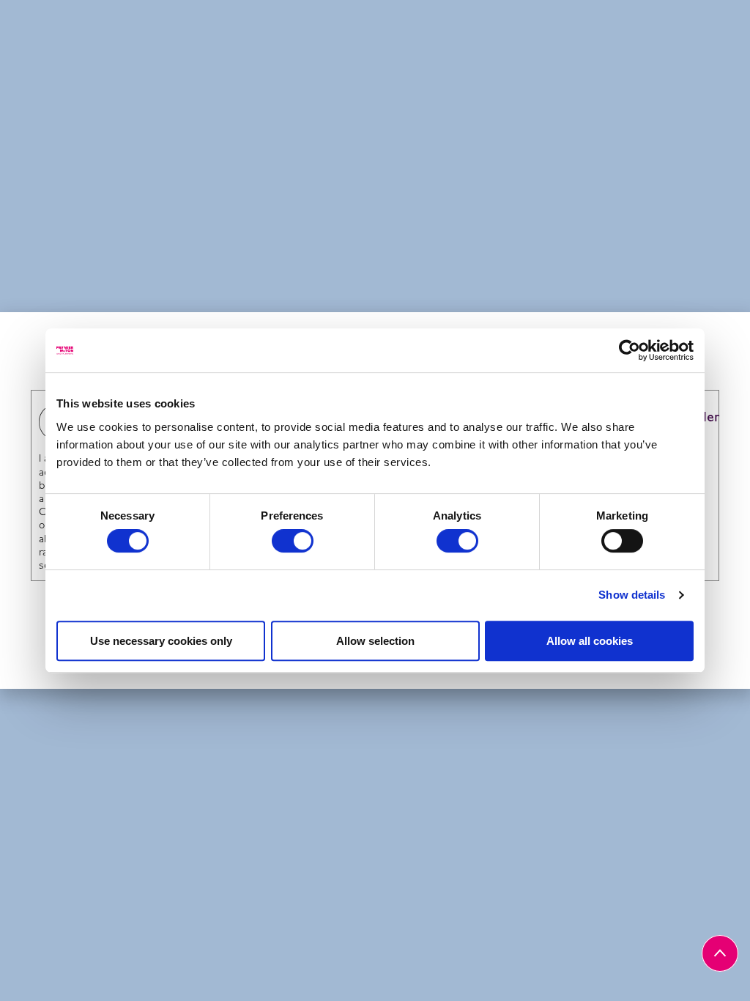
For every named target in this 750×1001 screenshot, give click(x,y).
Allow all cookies (589, 641)
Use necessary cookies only (161, 641)
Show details (631, 594)
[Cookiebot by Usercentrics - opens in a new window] (629, 350)
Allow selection (375, 641)
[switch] (292, 541)
